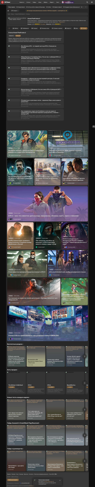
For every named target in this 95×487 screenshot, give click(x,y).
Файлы (16, 28)
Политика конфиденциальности (41, 474)
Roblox (84, 7)
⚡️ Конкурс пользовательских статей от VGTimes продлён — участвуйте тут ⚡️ (47, 10)
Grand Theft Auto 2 (20, 14)
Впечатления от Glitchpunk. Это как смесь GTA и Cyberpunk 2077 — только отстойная (41, 90)
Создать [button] (15, 10)
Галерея (35, 28)
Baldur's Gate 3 (58, 7)
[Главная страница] (5, 2)
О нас (17, 474)
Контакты (31, 474)
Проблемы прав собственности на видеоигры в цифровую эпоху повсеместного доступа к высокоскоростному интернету (40, 68)
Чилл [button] (57, 2)
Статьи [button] (28, 2)
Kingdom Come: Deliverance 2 (72, 7)
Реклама (13, 474)
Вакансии (26, 474)
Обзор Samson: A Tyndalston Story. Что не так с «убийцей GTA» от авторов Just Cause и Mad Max (41, 57)
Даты (76, 28)
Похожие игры (45, 28)
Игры (12, 14)
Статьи (28, 14)
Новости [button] (21, 2)
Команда (21, 474)
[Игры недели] (86, 7)
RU (56, 474)
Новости (69, 28)
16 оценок (43, 24)
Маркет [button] (52, 2)
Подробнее (62, 22)
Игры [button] (39, 2)
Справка (9, 474)
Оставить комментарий (15, 155)
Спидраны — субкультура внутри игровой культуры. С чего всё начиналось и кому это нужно (40, 79)
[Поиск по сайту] (87, 2)
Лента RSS (51, 474)
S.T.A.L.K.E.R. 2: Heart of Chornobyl (36, 7)
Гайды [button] (34, 2)
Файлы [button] (45, 2)
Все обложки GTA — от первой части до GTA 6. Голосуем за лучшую (38, 46)
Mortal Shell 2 (21, 7)
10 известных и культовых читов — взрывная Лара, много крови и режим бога (41, 101)
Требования (26, 28)
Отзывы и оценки (58, 28)
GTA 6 (49, 7)
